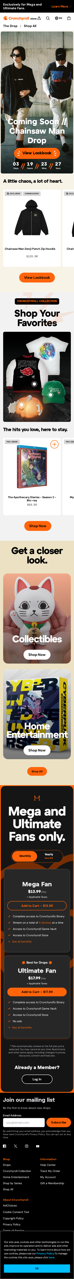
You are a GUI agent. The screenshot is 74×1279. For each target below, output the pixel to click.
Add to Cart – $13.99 (37, 906)
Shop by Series (12, 1183)
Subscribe (58, 1122)
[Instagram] (26, 1146)
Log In (37, 1079)
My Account (48, 1177)
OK (37, 1268)
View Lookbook (37, 153)
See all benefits (22, 941)
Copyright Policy (13, 1218)
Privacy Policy (12, 1224)
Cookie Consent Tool (16, 1212)
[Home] (20, 18)
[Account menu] (39, 18)
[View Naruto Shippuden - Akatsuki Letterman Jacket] (34, 384)
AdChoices (10, 1205)
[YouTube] (37, 1146)
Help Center (48, 1165)
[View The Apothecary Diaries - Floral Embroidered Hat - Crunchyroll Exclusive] (50, 394)
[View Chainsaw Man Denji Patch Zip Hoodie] (32, 218)
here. (51, 1257)
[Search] (48, 18)
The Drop (10, 26)
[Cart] (69, 18)
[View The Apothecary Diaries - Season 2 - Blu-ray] (32, 467)
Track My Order (50, 1171)
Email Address (12, 1115)
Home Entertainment (16, 1177)
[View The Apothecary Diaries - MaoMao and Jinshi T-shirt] (50, 358)
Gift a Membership (52, 1183)
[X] (15, 1146)
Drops (7, 1165)
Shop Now (37, 526)
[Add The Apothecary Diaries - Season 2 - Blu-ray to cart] (54, 444)
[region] (38, 228)
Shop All (30, 26)
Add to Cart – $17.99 (37, 992)
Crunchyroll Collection (17, 1171)
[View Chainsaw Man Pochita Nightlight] (21, 404)
